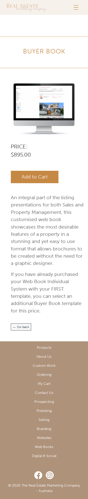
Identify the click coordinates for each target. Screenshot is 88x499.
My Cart (44, 383)
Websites (44, 438)
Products (44, 347)
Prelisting (44, 411)
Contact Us (44, 392)
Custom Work (44, 365)
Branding (44, 429)
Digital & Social (44, 456)
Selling (44, 420)
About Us (44, 356)
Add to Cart (35, 177)
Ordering (44, 374)
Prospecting (44, 402)
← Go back (21, 327)
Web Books (44, 447)
